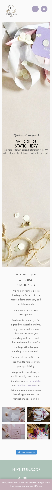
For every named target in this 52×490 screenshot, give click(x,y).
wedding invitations (27, 385)
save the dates (33, 381)
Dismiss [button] (38, 485)
